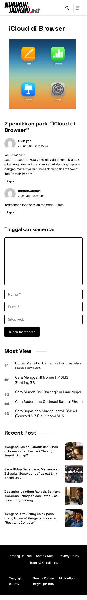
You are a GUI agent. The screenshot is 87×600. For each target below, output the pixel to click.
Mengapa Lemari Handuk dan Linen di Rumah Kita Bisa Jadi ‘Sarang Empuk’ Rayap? (31, 451)
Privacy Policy (69, 556)
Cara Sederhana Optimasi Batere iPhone (49, 401)
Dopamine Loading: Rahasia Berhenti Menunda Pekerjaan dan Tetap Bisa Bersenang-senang (32, 496)
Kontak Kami (45, 556)
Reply (10, 181)
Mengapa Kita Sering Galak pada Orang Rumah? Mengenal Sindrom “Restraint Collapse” (30, 518)
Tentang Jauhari (20, 556)
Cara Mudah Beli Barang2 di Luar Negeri (48, 392)
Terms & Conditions (43, 562)
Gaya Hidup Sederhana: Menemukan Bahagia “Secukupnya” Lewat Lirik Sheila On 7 (31, 473)
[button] (67, 7)
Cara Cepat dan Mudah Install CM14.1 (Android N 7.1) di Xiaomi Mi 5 (46, 413)
